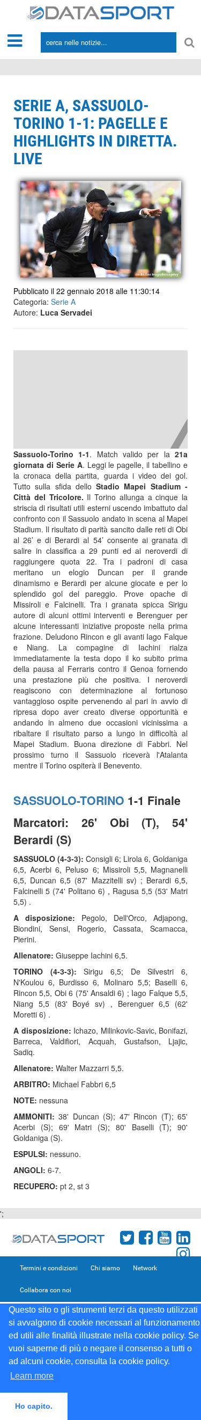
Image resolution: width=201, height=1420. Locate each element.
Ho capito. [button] (34, 1406)
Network (145, 1268)
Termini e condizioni (49, 1268)
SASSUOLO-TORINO (68, 800)
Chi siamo (105, 1268)
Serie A (63, 301)
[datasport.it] (100, 12)
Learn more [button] (32, 1375)
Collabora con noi (45, 1290)
